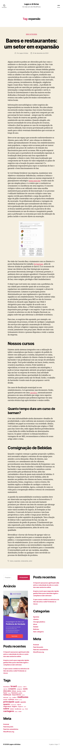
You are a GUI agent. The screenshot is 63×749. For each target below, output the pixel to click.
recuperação (13, 704)
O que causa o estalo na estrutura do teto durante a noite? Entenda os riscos (16, 671)
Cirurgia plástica (39, 622)
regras (19, 704)
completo (12, 689)
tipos (23, 709)
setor (30, 561)
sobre (6, 708)
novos (17, 699)
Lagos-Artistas (23, 53)
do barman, (38, 264)
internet (5, 697)
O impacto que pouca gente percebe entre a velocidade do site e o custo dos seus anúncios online (16, 654)
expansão (17, 561)
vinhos (16, 711)
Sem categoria (31, 34)
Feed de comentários (10, 729)
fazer (5, 693)
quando (23, 702)
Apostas (36, 617)
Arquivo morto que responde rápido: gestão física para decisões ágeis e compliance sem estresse (16, 662)
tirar (26, 709)
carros (5, 689)
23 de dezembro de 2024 (40, 53)
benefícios (6, 686)
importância (16, 695)
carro (24, 686)
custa (25, 689)
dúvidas (19, 691)
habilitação (7, 695)
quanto (6, 704)
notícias (11, 699)
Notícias (36, 629)
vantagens (8, 711)
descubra (7, 691)
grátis (20, 693)
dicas (14, 691)
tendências (18, 709)
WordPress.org (8, 732)
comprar (19, 689)
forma (9, 693)
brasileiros (20, 686)
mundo (5, 699)
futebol (35, 627)
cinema (35, 619)
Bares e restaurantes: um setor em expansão (31, 43)
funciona (14, 693)
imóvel (23, 695)
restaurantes (24, 561)
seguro (14, 706)
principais (8, 701)
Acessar (6, 724)
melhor (14, 697)
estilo (24, 691)
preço (20, 699)
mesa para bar (35, 181)
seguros (20, 706)
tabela (12, 709)
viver (19, 711)
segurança (7, 706)
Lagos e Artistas (31, 4)
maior (10, 697)
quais (17, 702)
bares (11, 561)
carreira (33, 393)
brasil (14, 686)
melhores (22, 697)
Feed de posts (8, 727)
